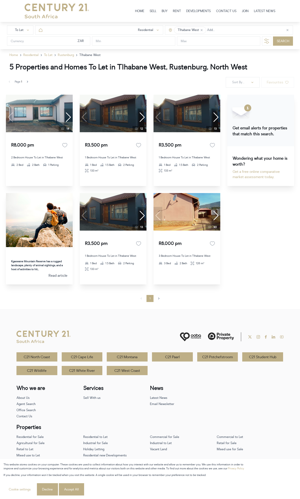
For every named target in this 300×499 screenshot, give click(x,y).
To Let (48, 55)
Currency (17, 41)
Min (98, 41)
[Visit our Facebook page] (266, 337)
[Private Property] (221, 336)
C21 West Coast (127, 370)
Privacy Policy (236, 468)
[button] (201, 30)
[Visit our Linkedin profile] (273, 337)
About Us (23, 398)
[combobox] (225, 30)
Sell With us (92, 398)
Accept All (71, 489)
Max (184, 41)
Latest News (158, 398)
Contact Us (24, 416)
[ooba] (190, 336)
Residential (31, 55)
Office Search (26, 410)
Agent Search (26, 404)
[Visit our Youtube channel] (282, 337)
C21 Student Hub (263, 357)
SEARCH (283, 41)
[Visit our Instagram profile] (258, 337)
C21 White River (82, 370)
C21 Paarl (172, 357)
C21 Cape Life (82, 357)
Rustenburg (66, 55)
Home (13, 55)
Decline (47, 489)
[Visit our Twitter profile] (250, 336)
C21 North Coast (37, 357)
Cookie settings (20, 489)
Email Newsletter (162, 404)
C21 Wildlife (37, 370)
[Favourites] (64, 145)
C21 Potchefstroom (217, 357)
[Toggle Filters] (266, 41)
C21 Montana (127, 357)
